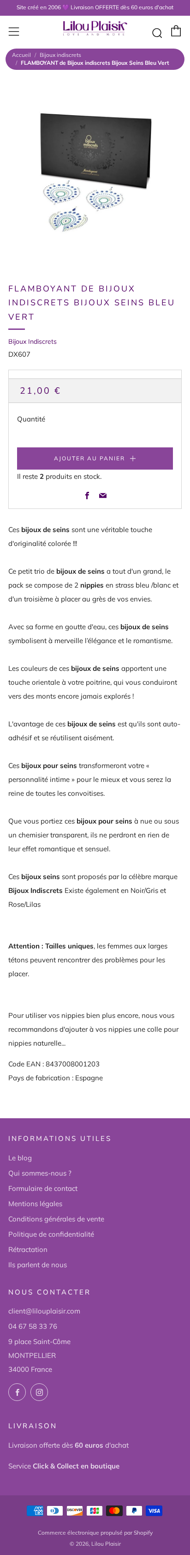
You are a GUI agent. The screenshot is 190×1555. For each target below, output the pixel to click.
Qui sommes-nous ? (39, 1173)
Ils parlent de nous (37, 1264)
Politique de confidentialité (51, 1234)
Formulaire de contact (42, 1188)
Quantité (31, 419)
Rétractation (28, 1249)
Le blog (20, 1157)
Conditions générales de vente (56, 1218)
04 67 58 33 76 (32, 1326)
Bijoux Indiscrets (32, 341)
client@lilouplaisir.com (44, 1311)
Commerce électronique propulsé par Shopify (95, 1532)
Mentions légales (35, 1203)
